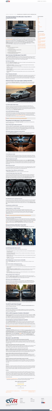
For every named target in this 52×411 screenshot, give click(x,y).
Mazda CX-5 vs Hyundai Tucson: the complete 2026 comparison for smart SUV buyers (41, 35)
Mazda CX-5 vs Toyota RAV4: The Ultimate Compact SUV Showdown (42, 38)
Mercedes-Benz (11, 14)
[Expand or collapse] (34, 45)
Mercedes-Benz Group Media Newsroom (12, 378)
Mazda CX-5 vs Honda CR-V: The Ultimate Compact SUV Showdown (41, 41)
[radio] (18, 384)
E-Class (15, 14)
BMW (38, 18)
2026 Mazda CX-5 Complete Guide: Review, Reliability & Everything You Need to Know (42, 45)
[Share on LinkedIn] (23, 388)
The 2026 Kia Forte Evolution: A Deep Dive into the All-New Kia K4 (42, 48)
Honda (38, 21)
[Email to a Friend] (20, 388)
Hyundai (39, 22)
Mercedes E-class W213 (9, 39)
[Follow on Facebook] (41, 402)
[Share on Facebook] (18, 388)
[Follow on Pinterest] (44, 402)
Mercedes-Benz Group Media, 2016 (20, 115)
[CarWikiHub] (8, 1)
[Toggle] (45, 18)
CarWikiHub (7, 14)
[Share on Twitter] (19, 388)
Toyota (39, 29)
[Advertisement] (26, 8)
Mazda (39, 25)
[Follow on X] (43, 402)
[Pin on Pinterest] (22, 388)
